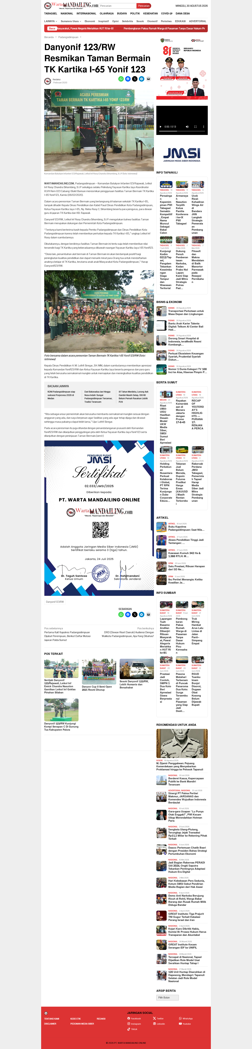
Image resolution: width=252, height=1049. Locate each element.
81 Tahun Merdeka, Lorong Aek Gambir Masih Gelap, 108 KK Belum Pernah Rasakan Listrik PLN (133, 396)
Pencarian (143, 6)
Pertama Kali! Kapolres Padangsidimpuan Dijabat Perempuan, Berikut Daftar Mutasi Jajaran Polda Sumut (67, 634)
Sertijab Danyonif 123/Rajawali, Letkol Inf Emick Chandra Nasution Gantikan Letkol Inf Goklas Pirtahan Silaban (60, 686)
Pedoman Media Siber (82, 1023)
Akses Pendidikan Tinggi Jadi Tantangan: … (186, 542)
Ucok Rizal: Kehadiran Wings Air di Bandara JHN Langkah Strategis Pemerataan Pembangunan (198, 214)
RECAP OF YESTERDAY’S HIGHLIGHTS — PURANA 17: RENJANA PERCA (198, 414)
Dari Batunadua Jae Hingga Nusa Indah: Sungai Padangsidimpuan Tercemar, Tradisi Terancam (98, 396)
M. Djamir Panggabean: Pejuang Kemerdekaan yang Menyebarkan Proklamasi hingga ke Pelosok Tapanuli (179, 766)
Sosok (159, 760)
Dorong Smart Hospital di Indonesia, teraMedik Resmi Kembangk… (184, 341)
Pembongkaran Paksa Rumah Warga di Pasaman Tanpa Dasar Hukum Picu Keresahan (123, 28)
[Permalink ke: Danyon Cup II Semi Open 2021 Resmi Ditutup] (99, 671)
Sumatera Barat (165, 612)
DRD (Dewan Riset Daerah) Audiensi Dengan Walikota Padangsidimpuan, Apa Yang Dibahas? (128, 632)
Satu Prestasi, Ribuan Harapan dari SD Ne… (186, 568)
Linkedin (161, 1024)
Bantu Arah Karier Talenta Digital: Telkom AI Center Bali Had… (185, 326)
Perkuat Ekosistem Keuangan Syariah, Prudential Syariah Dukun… (186, 356)
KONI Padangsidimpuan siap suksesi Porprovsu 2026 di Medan (61, 395)
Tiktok (134, 1029)
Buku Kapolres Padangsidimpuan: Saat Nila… (186, 528)
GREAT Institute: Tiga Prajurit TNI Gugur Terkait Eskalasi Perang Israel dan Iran (186, 917)
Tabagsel (164, 190)
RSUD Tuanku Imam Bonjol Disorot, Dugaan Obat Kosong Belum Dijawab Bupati (196, 690)
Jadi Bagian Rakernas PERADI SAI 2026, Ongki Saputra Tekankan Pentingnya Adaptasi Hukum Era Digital (186, 867)
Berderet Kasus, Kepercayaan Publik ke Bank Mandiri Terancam (186, 781)
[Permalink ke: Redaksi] (47, 81)
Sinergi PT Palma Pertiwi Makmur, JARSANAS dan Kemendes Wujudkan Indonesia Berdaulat (187, 798)
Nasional (172, 775)
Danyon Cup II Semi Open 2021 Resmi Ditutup (97, 688)
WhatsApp (188, 1018)
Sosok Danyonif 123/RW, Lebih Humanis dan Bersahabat (134, 684)
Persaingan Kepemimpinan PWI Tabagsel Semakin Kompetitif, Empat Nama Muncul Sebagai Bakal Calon (166, 214)
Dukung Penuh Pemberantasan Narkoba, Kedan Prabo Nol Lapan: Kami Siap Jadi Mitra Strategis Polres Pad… (182, 270)
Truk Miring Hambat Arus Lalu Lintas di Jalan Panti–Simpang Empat (197, 631)
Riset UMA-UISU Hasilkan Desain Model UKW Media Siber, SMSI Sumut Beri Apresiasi (165, 424)
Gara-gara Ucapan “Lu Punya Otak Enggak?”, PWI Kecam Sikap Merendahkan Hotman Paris (185, 816)
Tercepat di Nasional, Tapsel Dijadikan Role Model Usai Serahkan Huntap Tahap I (185, 960)
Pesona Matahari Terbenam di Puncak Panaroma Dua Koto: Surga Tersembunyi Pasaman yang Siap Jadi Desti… (182, 693)
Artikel (171, 523)
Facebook (136, 1018)
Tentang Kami (51, 1018)
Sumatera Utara (180, 393)
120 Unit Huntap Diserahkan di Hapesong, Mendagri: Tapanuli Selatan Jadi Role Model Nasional (186, 977)
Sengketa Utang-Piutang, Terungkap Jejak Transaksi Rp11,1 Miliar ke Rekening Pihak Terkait (187, 834)
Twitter (160, 1018)
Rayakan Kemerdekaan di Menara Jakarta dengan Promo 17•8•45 (182, 411)
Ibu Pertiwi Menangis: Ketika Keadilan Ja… (185, 581)
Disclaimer (50, 1023)
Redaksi (101, 1018)
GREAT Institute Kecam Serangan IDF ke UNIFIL (182, 946)
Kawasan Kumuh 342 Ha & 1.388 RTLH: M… (184, 555)
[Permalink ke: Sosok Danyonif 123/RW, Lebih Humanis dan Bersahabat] (137, 669)
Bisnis (171, 308)
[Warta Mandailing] (71, 6)
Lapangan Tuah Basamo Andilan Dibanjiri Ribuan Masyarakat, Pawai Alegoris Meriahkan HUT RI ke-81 (166, 635)
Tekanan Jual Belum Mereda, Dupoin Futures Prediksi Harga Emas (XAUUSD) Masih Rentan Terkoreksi (182, 484)
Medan (163, 400)
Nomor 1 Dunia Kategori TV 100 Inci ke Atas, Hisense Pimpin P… (187, 371)
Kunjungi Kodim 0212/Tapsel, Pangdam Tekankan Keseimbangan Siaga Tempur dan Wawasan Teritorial (166, 270)
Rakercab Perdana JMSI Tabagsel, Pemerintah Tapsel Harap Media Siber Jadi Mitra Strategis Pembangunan (198, 482)
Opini (170, 563)
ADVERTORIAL (174, 790)
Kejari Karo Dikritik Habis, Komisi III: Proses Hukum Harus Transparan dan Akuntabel (187, 932)
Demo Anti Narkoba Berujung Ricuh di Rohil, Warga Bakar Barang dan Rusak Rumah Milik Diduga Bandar (187, 900)
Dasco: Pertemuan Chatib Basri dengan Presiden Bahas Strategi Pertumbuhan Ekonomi (187, 851)
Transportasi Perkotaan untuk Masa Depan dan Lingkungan (186, 313)
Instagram (136, 1024)
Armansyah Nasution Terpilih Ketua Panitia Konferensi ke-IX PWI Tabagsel (182, 209)
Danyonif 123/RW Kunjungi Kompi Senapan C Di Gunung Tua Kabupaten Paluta (61, 727)
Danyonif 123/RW (55, 602)
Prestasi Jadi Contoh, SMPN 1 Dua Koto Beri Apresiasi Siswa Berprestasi (166, 688)
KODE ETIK (75, 1018)
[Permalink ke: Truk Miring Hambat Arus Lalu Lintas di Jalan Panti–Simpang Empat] (198, 604)
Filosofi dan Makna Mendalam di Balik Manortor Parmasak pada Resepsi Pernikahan (198, 267)
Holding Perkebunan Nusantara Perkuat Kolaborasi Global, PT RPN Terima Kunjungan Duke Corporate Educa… (166, 482)
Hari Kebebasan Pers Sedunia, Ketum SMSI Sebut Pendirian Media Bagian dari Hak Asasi (186, 884)
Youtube (187, 1024)
